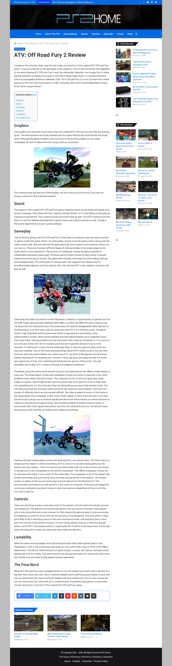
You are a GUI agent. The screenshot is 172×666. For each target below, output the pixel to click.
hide (34, 95)
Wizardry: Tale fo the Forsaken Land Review (147, 198)
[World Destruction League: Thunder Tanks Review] (62, 623)
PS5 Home (86, 657)
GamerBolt (108, 657)
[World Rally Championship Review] (126, 162)
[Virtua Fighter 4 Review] (148, 134)
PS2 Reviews (31, 43)
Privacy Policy (101, 661)
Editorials (108, 34)
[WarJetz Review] (148, 213)
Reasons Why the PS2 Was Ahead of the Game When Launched (144, 77)
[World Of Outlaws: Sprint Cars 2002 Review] (126, 213)
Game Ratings (70, 34)
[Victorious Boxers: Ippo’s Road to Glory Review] (126, 134)
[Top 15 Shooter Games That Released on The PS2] (123, 102)
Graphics (20, 100)
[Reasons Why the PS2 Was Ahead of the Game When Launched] (123, 77)
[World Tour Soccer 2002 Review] (148, 162)
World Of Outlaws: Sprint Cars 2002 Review (124, 225)
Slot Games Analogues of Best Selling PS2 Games (77, 2)
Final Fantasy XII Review (91, 634)
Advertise (87, 661)
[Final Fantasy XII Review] (95, 623)
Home (38, 34)
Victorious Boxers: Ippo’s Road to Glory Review (125, 146)
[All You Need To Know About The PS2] (123, 90)
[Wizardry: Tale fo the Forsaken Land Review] (148, 186)
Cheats (120, 34)
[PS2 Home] (86, 17)
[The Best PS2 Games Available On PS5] (123, 65)
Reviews (96, 34)
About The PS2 (52, 34)
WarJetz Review (145, 222)
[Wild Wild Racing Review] (126, 186)
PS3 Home (64, 657)
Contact (76, 661)
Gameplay (20, 107)
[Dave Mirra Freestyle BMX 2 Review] (28, 623)
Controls (20, 111)
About (67, 661)
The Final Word (23, 117)
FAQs (130, 34)
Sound (19, 104)
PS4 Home (75, 657)
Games (84, 34)
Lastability (20, 114)
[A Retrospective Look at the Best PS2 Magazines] (123, 53)
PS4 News (97, 657)
